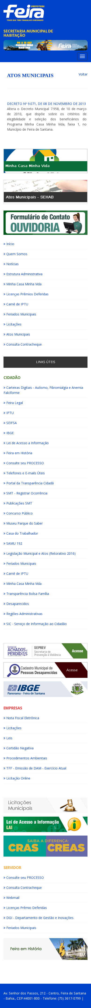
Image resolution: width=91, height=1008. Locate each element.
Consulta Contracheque (23, 344)
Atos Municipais (17, 334)
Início (9, 244)
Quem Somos (16, 254)
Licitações (13, 324)
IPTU (9, 413)
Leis (8, 738)
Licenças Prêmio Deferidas (26, 907)
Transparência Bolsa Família (27, 593)
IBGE (9, 433)
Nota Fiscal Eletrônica (22, 718)
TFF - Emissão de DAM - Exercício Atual (35, 768)
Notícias (12, 264)
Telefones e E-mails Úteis (25, 473)
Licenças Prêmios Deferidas (27, 294)
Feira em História (18, 453)
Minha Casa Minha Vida (23, 284)
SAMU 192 (13, 543)
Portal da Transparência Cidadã (29, 483)
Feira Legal (14, 402)
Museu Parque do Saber (24, 523)
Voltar (83, 74)
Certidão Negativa (19, 748)
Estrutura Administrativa (23, 274)
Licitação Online (17, 778)
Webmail (12, 897)
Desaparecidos (17, 603)
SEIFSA (11, 423)
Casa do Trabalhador (21, 533)
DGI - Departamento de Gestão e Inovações (39, 917)
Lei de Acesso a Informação (27, 443)
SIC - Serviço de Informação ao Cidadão (36, 624)
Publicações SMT (18, 503)
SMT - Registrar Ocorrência (26, 493)
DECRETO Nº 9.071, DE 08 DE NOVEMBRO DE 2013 (46, 103)
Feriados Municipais (20, 314)
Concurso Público (19, 513)
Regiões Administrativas (23, 613)
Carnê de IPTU (16, 304)
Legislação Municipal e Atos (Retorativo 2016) (40, 553)
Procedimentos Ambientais (26, 758)
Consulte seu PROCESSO (24, 463)
